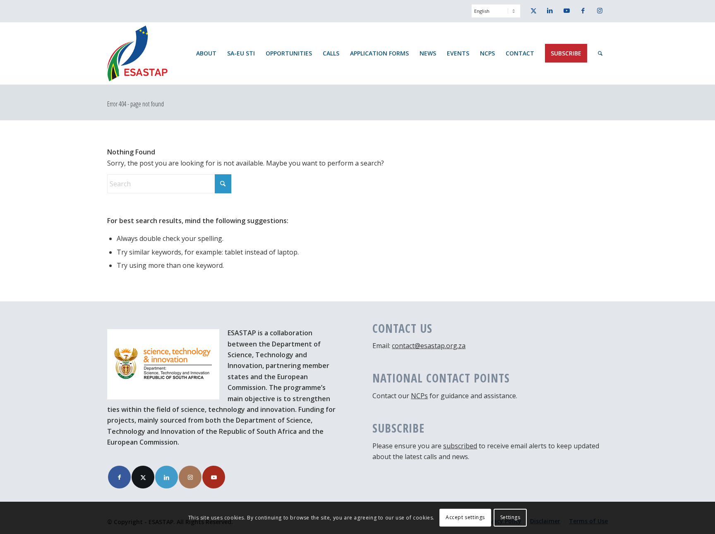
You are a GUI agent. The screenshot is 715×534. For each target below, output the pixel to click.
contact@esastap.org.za (428, 345)
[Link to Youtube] (566, 10)
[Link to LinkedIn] (550, 10)
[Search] (600, 53)
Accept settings (465, 517)
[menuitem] (494, 15)
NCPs (419, 395)
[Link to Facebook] (583, 10)
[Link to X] (533, 10)
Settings (510, 517)
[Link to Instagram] (599, 10)
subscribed (460, 445)
